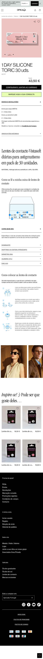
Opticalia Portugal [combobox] (9, 598)
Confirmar (35, 3)
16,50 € (17, 431)
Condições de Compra (29, 126)
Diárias (16, 16)
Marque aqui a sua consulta (21, 94)
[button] (22, 102)
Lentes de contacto (7, 16)
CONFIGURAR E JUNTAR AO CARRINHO (21, 87)
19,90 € (17, 465)
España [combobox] (24, 3)
